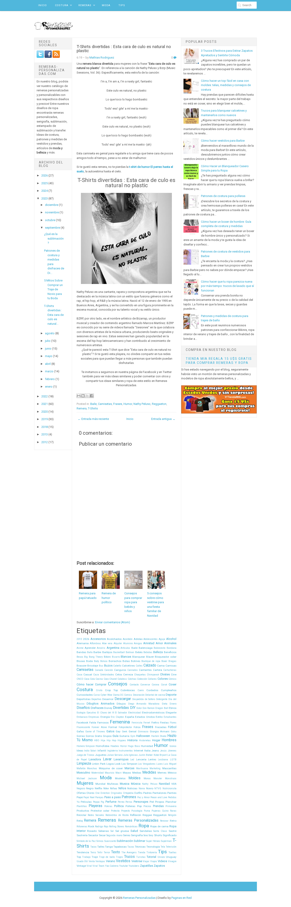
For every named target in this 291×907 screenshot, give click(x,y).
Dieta (164, 703)
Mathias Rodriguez (101, 57)
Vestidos (123, 861)
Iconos (173, 746)
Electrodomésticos (153, 712)
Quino (165, 810)
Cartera (157, 670)
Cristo (99, 690)
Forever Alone (99, 727)
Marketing (155, 768)
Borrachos (115, 661)
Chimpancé (153, 674)
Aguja (162, 639)
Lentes (152, 759)
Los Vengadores (147, 763)
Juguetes (100, 754)
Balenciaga (146, 647)
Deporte (171, 694)
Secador (93, 835)
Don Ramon (149, 708)
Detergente (161, 699)
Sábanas (103, 831)
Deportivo (96, 699)
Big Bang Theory (93, 656)
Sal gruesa (122, 831)
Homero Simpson (86, 746)
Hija (103, 740)
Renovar (164, 820)
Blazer (150, 656)
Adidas (138, 639)
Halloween (143, 736)
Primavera (171, 806)
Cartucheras (169, 670)
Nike (106, 788)
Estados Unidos (145, 716)
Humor (127, 404)
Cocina (99, 678)
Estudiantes (170, 716)
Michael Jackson (87, 778)
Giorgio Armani (159, 731)
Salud (134, 831)
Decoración (139, 694)
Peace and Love (159, 797)
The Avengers (129, 852)
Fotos (137, 727)
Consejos (117, 684)
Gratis (98, 736)
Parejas (99, 797)
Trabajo (86, 857)
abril (48, 363)
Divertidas (121, 708)
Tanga (109, 846)
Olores (90, 793)
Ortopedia (128, 793)
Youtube (123, 865)
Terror (107, 852)
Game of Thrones (95, 731)
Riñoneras (82, 826)
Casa (79, 674)
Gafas (80, 731)
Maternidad (97, 772)
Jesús (163, 750)
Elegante (171, 712)
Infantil (102, 750)
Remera (82, 408)
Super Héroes (153, 841)
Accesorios (98, 639)
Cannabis (132, 670)
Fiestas (164, 722)
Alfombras (95, 643)
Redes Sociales (96, 815)
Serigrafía (137, 835)
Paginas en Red (181, 897)
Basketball (119, 652)
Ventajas (100, 861)
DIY (132, 708)
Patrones (129, 797)
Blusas (81, 661)
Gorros (90, 736)
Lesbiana (163, 759)
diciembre (52, 205)
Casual (87, 674)
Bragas (172, 661)
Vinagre (172, 861)
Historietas (145, 740)
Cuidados (152, 690)
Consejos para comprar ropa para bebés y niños (133, 602)
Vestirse (136, 861)
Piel (152, 801)
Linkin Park (98, 763)
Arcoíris (101, 647)
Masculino (83, 772)
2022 (44, 396)
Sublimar (139, 841)
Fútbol (172, 727)
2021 (44, 404)
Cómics (172, 678)
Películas (86, 801)
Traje (95, 856)
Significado (169, 835)
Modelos (120, 778)
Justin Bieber (145, 755)
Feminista (137, 722)
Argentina (113, 647)
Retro (173, 820)
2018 (44, 427)
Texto (115, 852)
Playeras (95, 806)
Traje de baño (107, 857)
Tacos (93, 846)
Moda (106, 5)
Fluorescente (83, 727)
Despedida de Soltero (143, 699)
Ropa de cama (159, 826)
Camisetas (105, 404)
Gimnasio (143, 731)
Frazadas (160, 727)
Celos (118, 674)
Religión (172, 815)
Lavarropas (121, 759)
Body (96, 661)
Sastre (172, 831)
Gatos (110, 731)
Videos (162, 861)
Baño (90, 652)
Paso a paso (112, 797)
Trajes (119, 857)
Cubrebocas (127, 690)
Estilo (159, 716)
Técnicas (140, 846)
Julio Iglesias (130, 755)
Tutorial (151, 856)
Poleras (108, 806)
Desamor (107, 699)
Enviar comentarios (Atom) (112, 622)
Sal (112, 831)
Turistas (141, 857)
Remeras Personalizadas (138, 820)
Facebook (82, 722)
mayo (49, 356)
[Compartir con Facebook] (91, 395)
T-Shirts (93, 408)
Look (117, 763)
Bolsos (104, 661)
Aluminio (128, 643)
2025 (44, 183)
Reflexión (135, 815)
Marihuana (142, 768)
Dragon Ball (161, 708)
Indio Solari (90, 750)
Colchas (132, 678)
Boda (89, 661)
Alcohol (171, 639)
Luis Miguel (169, 763)
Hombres (169, 740)
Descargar (123, 699)
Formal (112, 727)
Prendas (158, 806)
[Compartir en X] (87, 395)
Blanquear (138, 656)
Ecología (81, 712)
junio (48, 348)
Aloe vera (107, 643)
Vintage (81, 865)
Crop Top (111, 690)
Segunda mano (114, 835)
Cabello (117, 665)
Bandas (81, 652)
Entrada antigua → (163, 419)
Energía (105, 716)
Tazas (130, 846)
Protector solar (100, 810)
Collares (152, 678)
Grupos (107, 736)
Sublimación (125, 841)
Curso (96, 694)
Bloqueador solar (165, 656)
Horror (123, 746)
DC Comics (126, 694)
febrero (50, 379)
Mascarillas (169, 768)
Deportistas (83, 699)
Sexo (145, 835)
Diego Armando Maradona (144, 703)
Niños (122, 788)
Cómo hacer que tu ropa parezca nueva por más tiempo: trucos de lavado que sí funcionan (227, 286)
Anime (80, 647)
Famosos (103, 722)
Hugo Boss (134, 746)
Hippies (122, 740)
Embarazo (82, 716)
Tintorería (151, 852)
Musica (124, 783)
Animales (170, 643)
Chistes (165, 674)
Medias (136, 772)
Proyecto (125, 810)
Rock (91, 826)
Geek (124, 731)
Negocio (81, 788)
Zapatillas (146, 865)
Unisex (161, 857)
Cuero (141, 690)
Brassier (82, 665)
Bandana (171, 647)
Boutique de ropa (150, 661)
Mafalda (81, 768)
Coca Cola (89, 678)
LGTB (173, 759)
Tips (121, 5)
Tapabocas (120, 846)
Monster (157, 778)
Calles (139, 665)
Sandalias (146, 831)
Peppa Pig (98, 801)
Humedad (147, 746)
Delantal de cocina (155, 694)
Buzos (108, 665)
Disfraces (97, 708)
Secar (102, 835)
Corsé (164, 684)
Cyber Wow (106, 694)
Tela (163, 846)
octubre (50, 220)
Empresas (93, 716)
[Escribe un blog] (83, 395)
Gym (132, 736)
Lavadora (95, 759)
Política (119, 806)
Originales (116, 793)
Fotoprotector (125, 727)
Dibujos (121, 703)
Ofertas (81, 793)
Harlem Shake (158, 736)
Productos (83, 810)
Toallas (172, 852)
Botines (135, 661)
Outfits (138, 793)
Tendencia (83, 852)
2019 (44, 419)
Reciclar (81, 815)
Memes (162, 772)
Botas (126, 661)
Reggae (147, 815)
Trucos (129, 857)
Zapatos (159, 865)
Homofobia (102, 746)
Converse (145, 684)
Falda (92, 722)
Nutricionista (169, 788)
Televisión (171, 846)
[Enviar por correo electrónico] (78, 395)
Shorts (158, 835)
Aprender (90, 647)
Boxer (164, 661)
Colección (142, 678)
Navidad (164, 783)
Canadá (99, 670)
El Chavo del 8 (105, 712)
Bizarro (116, 656)
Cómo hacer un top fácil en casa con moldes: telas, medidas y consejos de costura (226, 85)
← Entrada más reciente (93, 419)
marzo (49, 371)
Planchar (171, 801)
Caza (96, 674)
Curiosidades (85, 694)
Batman (130, 652)
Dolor (139, 708)
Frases (117, 404)
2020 (44, 411)
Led (132, 759)
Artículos (125, 647)
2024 (44, 190)
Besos (80, 656)
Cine (173, 674)
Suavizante (110, 841)
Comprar (100, 684)
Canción (108, 670)
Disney (108, 708)
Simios (99, 841)
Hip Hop (111, 740)
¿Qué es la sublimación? (54, 238)
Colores (163, 678)
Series (126, 835)
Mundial (100, 783)
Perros (128, 801)
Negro (89, 788)
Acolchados (114, 639)
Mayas (127, 772)
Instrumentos (126, 750)
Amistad (148, 643)
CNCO (80, 678)
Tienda (141, 852)
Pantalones (159, 793)
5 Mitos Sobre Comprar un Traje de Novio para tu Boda (53, 289)
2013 (44, 434)
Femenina (120, 722)
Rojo (106, 826)
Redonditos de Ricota (117, 815)
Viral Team (98, 865)
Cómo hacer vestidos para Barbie (223, 140)
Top (79, 856)
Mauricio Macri (113, 772)
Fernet (146, 722)
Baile (93, 404)
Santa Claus (160, 831)
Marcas (129, 768)
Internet (138, 750)
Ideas (80, 750)
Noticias (132, 788)
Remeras (84, 5)
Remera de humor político (109, 598)
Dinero (173, 703)
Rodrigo (99, 826)
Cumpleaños (168, 690)
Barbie (97, 652)
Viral (89, 865)
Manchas (92, 768)
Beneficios (170, 652)
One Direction (102, 793)
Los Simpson (129, 763)
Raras (173, 810)
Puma (147, 810)
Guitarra (124, 736)
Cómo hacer (85, 684)
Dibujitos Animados (100, 703)
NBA (173, 783)
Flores (173, 722)
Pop (139, 806)
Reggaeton (159, 404)
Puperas (156, 810)
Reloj (80, 820)
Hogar (156, 740)
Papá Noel (89, 797)
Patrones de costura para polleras (223, 196)
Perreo (121, 801)
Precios (147, 806)
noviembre (52, 212)
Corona (155, 684)
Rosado (92, 831)
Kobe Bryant (160, 755)
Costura (61, 5)
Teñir (100, 852)
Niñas (113, 788)
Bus (101, 665)
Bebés (139, 652)
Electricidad (134, 712)
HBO (96, 740)
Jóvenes (172, 750)
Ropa (143, 825)
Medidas (149, 772)
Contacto (134, 684)
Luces (159, 763)
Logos (110, 763)
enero (49, 386)
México (172, 772)
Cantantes (145, 670)
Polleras (130, 806)
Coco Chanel (110, 678)
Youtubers (133, 865)
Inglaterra (112, 750)
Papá (80, 797)
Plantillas (82, 806)
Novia (142, 788)
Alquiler (118, 643)
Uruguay (171, 856)
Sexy (151, 835)
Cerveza (128, 674)
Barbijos (107, 652)
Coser (172, 684)
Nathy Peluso (142, 404)
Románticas (131, 826)
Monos (147, 778)
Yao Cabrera (111, 865)
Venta (92, 861)
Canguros (120, 670)
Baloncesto (159, 647)
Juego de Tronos (85, 755)
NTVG (157, 788)
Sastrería (82, 835)
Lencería (141, 759)
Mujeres (85, 783)
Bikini (107, 656)
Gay (118, 731)
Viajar (146, 861)
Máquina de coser (111, 768)
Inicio (42, 5)
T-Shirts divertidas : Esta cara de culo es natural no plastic (124, 49)
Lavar (107, 759)
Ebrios (172, 708)
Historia (132, 740)
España (129, 716)
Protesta (115, 810)
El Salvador (121, 712)
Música (135, 783)
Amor (159, 643)
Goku (173, 731)
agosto (50, 333)
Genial (132, 731)
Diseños (83, 708)
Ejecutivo (91, 712)
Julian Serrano (115, 755)
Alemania (83, 643)
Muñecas (112, 783)
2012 (44, 442)
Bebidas (147, 652)
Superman (166, 841)
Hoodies (114, 746)
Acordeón (128, 639)
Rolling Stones (116, 826)
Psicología (136, 810)
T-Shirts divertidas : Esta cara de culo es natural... (54, 314)
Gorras (81, 736)
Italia (147, 750)
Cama (161, 665)
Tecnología (153, 846)
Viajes (153, 861)
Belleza (158, 652)
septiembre (53, 227)
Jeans (155, 750)
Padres (147, 793)
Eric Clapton (117, 716)
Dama (116, 694)
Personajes (141, 801)
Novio (149, 788)
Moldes (134, 778)
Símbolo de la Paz (86, 841)
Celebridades (107, 674)
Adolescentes (150, 639)
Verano (110, 861)
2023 (44, 198)
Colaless (122, 678)
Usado (80, 861)
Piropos (159, 801)
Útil (86, 861)
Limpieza (84, 763)
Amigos (138, 643)
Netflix (98, 788)
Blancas (126, 656)
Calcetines (128, 665)
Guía (115, 736)
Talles (100, 846)
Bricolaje (92, 665)
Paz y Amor (143, 797)
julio (48, 340)
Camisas (171, 665)
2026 (44, 175)
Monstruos (170, 778)
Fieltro (155, 722)
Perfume (110, 801)
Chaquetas (140, 674)
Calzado (149, 665)
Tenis (93, 852)
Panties (171, 793)
